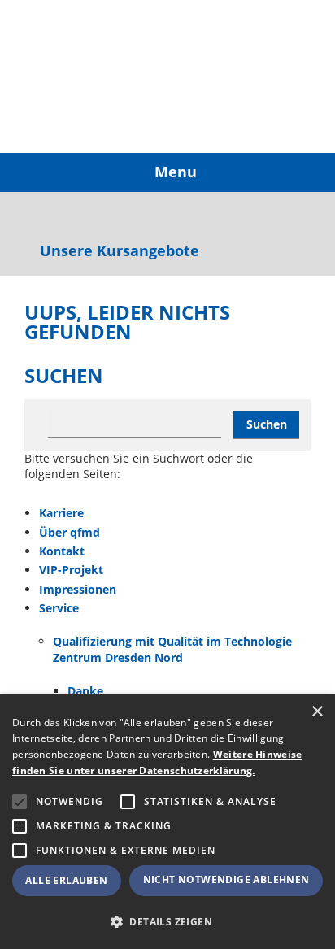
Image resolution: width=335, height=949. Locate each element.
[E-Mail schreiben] (63, 214)
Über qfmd (69, 532)
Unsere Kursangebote (117, 251)
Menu (173, 171)
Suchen (266, 424)
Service (59, 608)
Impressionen (77, 589)
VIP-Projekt (71, 569)
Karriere (61, 512)
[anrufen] (33, 214)
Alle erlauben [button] (66, 880)
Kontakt (62, 551)
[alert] (167, 821)
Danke (85, 691)
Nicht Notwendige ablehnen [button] (226, 879)
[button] (167, 921)
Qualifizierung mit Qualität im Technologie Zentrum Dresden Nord (172, 649)
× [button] (317, 712)
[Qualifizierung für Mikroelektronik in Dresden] (77, 76)
